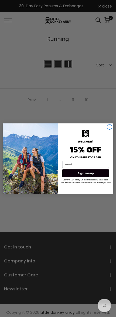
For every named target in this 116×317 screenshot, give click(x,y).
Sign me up (85, 173)
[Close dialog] (109, 126)
